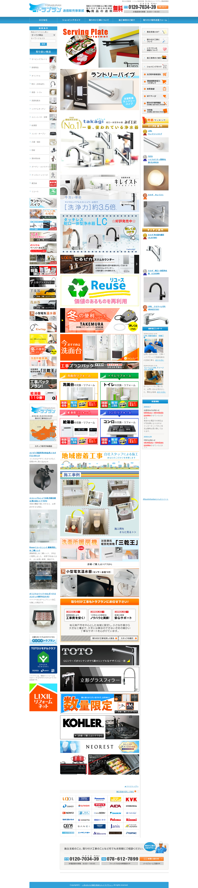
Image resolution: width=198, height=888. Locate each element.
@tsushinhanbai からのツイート (155, 499)
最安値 (34, 183)
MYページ (155, 96)
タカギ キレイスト (156, 195)
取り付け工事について (155, 40)
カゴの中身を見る (155, 75)
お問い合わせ (152, 859)
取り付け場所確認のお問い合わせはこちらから (155, 104)
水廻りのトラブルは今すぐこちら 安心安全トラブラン (43, 639)
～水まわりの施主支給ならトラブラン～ (97, 885)
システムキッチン (39, 109)
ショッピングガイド (155, 66)
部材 (33, 150)
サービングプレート (39, 59)
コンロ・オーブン (39, 134)
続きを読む (159, 360)
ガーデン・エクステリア (41, 167)
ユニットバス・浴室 (39, 117)
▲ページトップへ (131, 786)
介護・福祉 (36, 142)
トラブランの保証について (155, 49)
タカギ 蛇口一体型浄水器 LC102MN (157, 272)
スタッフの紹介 (128, 638)
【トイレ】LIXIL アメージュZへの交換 (154, 368)
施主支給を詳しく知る (125, 792)
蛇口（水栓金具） (39, 84)
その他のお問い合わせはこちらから (155, 111)
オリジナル (36, 76)
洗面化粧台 (36, 101)
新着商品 (35, 67)
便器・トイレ (37, 92)
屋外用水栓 (36, 158)
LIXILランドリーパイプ (155, 132)
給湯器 (34, 125)
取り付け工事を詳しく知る (104, 638)
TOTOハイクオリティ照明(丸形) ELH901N (157, 159)
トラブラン (43, 20)
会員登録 (155, 82)
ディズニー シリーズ (40, 175)
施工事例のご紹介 (155, 58)
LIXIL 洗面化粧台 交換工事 (154, 337)
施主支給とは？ (155, 32)
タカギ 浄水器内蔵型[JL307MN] (156, 236)
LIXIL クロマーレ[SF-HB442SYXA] (157, 307)
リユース (35, 192)
